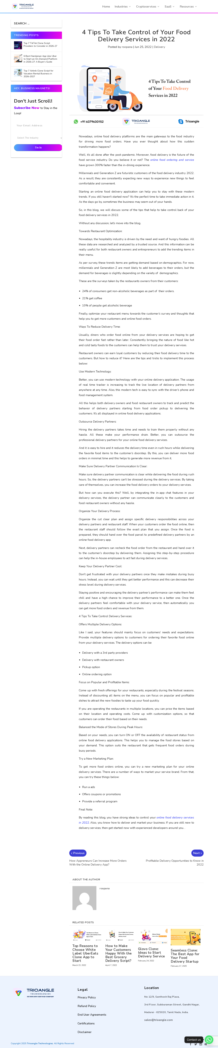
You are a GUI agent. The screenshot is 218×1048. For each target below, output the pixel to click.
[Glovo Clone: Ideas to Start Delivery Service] (153, 936)
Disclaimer (84, 1032)
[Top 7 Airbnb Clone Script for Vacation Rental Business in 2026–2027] (18, 73)
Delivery (159, 47)
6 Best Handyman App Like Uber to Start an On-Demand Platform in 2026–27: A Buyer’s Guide (40, 59)
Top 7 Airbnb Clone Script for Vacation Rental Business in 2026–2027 (38, 73)
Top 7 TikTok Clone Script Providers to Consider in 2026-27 (41, 45)
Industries (121, 6)
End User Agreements (92, 1015)
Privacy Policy (87, 997)
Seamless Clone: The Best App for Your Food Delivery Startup (185, 956)
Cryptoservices (146, 6)
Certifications (86, 1023)
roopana (127, 47)
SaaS (168, 6)
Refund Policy (87, 1006)
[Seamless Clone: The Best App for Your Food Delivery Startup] (185, 937)
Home (106, 6)
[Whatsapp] (209, 1039)
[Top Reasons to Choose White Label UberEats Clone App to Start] (87, 935)
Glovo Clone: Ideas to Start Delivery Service (151, 953)
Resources (187, 6)
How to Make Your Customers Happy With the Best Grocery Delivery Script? (118, 953)
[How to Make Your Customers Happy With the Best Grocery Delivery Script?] (120, 935)
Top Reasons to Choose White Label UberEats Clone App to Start (85, 953)
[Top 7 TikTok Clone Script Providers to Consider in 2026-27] (18, 45)
